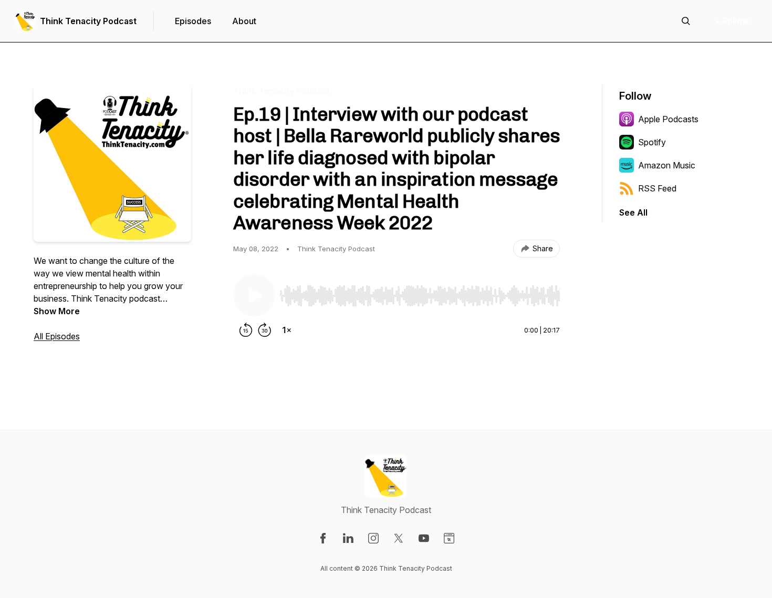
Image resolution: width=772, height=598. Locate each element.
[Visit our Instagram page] (373, 538)
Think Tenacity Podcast (88, 21)
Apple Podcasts (668, 119)
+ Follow (732, 21)
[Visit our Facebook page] (323, 538)
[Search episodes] (686, 21)
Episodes (193, 21)
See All (633, 212)
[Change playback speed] (286, 330)
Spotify (652, 142)
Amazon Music (666, 165)
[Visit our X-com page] (398, 538)
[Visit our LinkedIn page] (348, 538)
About (244, 21)
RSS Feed (657, 188)
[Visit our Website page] (449, 538)
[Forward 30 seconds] (264, 330)
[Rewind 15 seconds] (245, 330)
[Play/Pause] (254, 295)
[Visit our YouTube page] (424, 538)
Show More (57, 311)
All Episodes (57, 336)
